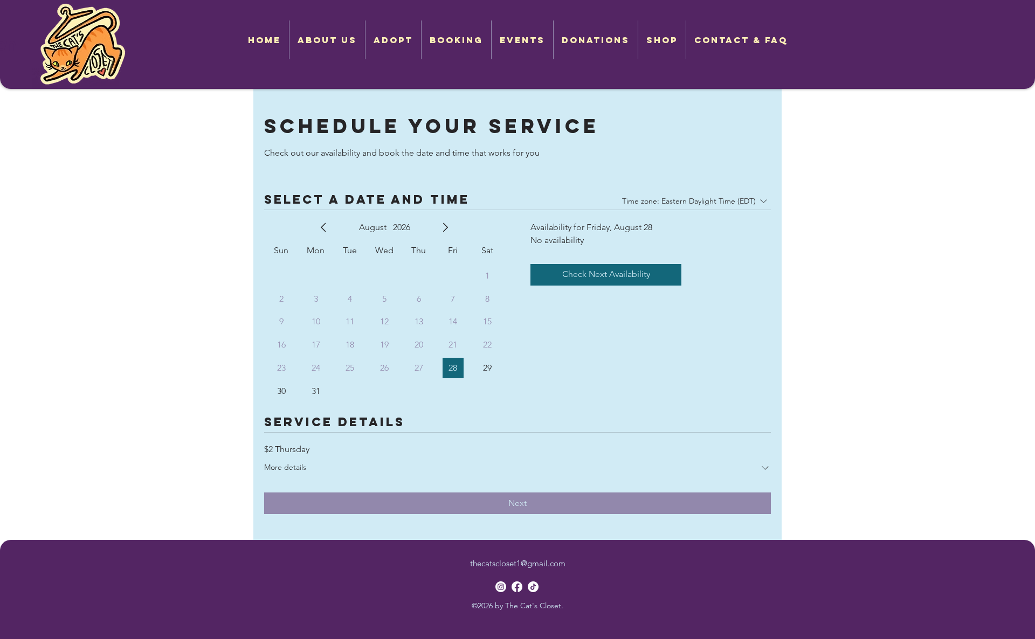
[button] (393, 39)
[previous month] (323, 227)
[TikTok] (533, 586)
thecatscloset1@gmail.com (517, 563)
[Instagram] (500, 586)
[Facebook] (517, 586)
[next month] (445, 227)
